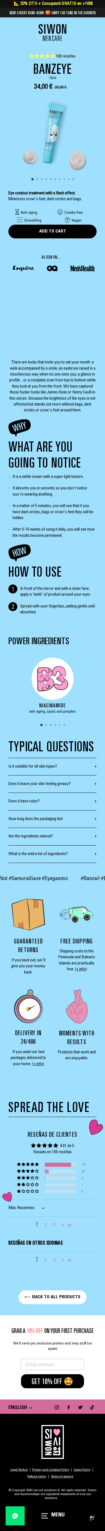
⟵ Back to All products (52, 1297)
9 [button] (69, 179)
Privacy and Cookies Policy (50, 1470)
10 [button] (73, 179)
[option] (52, 133)
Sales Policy (82, 1470)
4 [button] (46, 179)
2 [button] (37, 179)
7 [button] (60, 179)
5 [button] (51, 179)
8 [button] (64, 179)
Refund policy (36, 1476)
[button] (42, 56)
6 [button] (55, 179)
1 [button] (32, 179)
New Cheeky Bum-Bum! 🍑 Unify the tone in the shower (53, 12)
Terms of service (62, 1476)
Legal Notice (19, 1470)
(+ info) (81, 969)
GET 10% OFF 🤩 (52, 1381)
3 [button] (42, 179)
